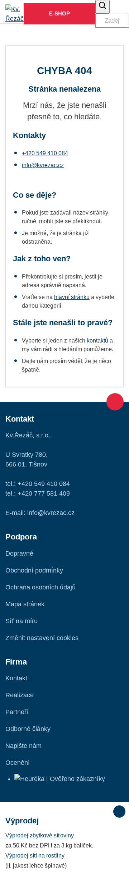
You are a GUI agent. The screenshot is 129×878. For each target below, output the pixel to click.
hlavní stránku (72, 297)
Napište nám (23, 745)
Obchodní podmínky (34, 570)
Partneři (16, 712)
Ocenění (17, 762)
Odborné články (28, 728)
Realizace (19, 695)
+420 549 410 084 (45, 153)
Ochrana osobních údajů (40, 587)
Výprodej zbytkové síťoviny (39, 835)
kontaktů (97, 340)
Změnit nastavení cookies (41, 638)
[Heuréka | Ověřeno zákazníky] (59, 778)
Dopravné (19, 553)
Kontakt (16, 678)
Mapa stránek (24, 604)
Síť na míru (21, 621)
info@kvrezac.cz (43, 165)
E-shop (59, 13)
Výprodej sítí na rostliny (34, 855)
